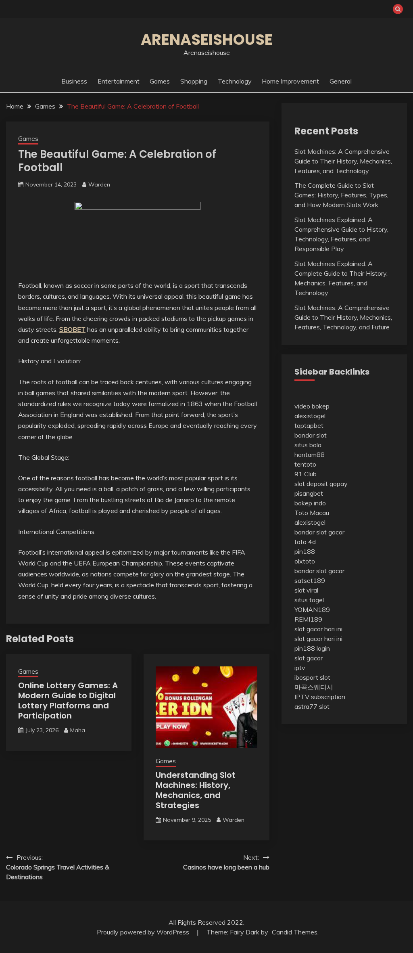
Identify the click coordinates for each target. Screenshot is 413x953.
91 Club (305, 474)
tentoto (305, 464)
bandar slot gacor (319, 532)
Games (160, 81)
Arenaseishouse (207, 39)
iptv (299, 668)
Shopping (193, 81)
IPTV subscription (319, 697)
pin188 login (312, 648)
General (341, 81)
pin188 (304, 551)
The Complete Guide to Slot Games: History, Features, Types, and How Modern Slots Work (341, 195)
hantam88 (309, 454)
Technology (235, 81)
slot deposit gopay (321, 484)
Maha (77, 730)
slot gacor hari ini (318, 629)
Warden (99, 184)
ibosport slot (312, 677)
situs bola (307, 445)
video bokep (312, 406)
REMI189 (308, 619)
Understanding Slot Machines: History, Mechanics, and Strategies (196, 790)
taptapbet (308, 425)
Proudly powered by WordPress (144, 932)
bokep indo (310, 503)
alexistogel (309, 416)
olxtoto (304, 561)
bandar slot (310, 435)
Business (74, 81)
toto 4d (305, 542)
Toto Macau (311, 513)
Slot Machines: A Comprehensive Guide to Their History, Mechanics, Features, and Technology (343, 161)
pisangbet (308, 493)
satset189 (309, 580)
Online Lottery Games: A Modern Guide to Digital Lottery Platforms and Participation (68, 700)
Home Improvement (290, 81)
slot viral (306, 590)
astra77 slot (312, 706)
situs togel (309, 600)
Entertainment (119, 81)
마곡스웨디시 (313, 687)
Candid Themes (294, 932)
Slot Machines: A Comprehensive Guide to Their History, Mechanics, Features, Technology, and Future (343, 317)
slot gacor (308, 658)
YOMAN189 (312, 609)
